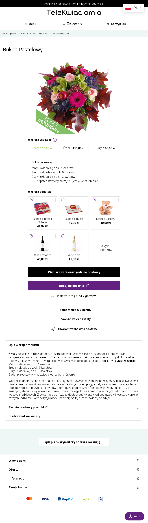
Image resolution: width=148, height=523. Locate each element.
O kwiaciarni (18, 460)
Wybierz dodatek (39, 191)
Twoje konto (18, 487)
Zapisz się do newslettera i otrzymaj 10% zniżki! (74, 4)
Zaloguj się (74, 23)
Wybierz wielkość (39, 139)
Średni (74, 148)
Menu (32, 24)
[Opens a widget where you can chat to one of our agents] (134, 516)
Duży (105, 148)
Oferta (14, 469)
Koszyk (118, 24)
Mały (42, 148)
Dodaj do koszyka (71, 285)
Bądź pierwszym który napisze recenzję (72, 441)
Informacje (16, 478)
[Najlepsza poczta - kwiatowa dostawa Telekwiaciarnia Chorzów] (74, 13)
